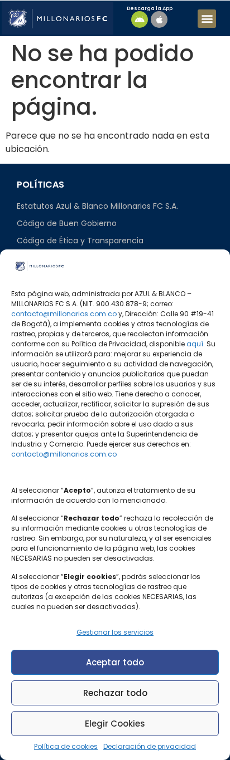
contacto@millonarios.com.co (64, 313)
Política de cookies (66, 746)
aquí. (195, 344)
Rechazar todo (115, 693)
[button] (207, 18)
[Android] (139, 19)
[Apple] (159, 19)
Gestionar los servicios (115, 632)
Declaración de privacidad (149, 746)
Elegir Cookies (115, 723)
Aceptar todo (115, 662)
